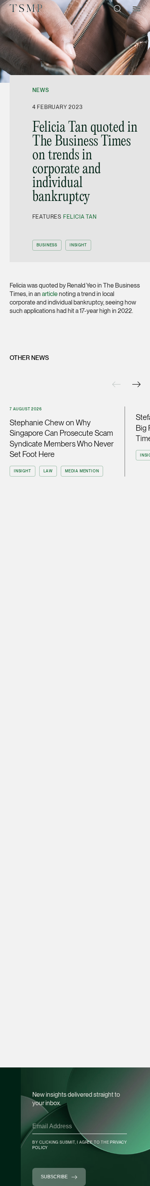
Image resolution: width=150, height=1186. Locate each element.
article (50, 294)
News (40, 90)
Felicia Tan (80, 217)
